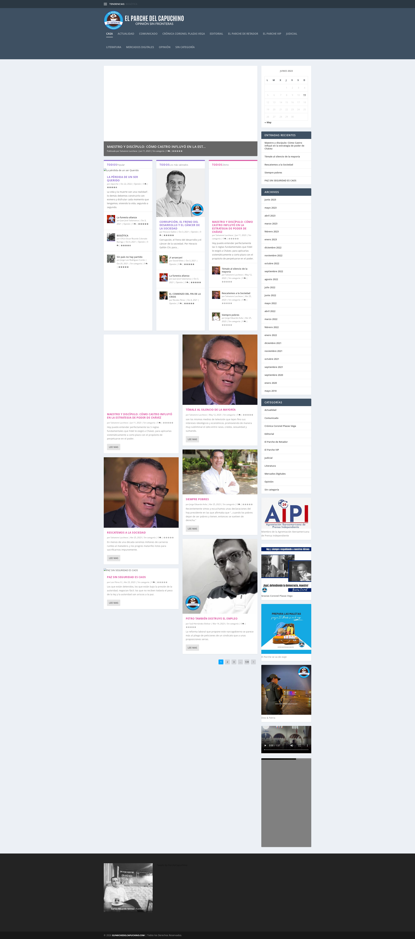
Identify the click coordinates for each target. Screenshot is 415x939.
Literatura (113, 47)
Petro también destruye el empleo (211, 618)
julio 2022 (270, 287)
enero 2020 (271, 382)
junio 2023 (270, 199)
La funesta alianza (127, 217)
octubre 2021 (272, 358)
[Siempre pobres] (216, 317)
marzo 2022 (271, 319)
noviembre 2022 (273, 255)
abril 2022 (270, 311)
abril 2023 (270, 215)
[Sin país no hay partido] (111, 259)
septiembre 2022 (274, 271)
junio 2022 (270, 295)
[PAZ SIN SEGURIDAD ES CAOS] (141, 570)
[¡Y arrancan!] (164, 259)
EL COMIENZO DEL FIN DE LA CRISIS (185, 295)
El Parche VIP (272, 33)
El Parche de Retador (243, 33)
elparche (115, 183)
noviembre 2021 (273, 351)
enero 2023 (271, 239)
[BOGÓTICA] (111, 237)
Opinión (165, 47)
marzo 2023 (271, 223)
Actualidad (126, 33)
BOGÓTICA (131, 4)
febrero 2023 (272, 231)
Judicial (291, 33)
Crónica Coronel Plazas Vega (183, 33)
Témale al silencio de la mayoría (234, 270)
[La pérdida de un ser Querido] (128, 170)
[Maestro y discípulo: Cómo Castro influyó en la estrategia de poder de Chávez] (233, 192)
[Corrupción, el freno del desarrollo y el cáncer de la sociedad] (180, 192)
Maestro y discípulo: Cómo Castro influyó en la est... (156, 146)
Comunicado (148, 33)
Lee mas (113, 447)
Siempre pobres (230, 314)
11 (304, 95)
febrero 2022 (272, 327)
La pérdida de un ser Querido (122, 178)
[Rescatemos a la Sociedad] (216, 295)
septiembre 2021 (274, 367)
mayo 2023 (271, 207)
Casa (109, 33)
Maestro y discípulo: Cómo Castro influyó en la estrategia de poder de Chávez (232, 227)
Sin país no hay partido (129, 256)
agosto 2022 (271, 279)
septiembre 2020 (274, 374)
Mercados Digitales (140, 47)
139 (247, 661)
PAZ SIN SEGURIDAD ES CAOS (126, 577)
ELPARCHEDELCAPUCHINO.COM (128, 935)
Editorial (216, 33)
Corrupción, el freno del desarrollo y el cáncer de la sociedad (180, 225)
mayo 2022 (271, 303)
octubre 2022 (272, 263)
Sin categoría (185, 47)
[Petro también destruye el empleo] (220, 576)
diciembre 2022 (273, 247)
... (240, 661)
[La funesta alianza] (111, 219)
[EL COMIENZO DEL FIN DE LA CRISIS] (164, 295)
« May (268, 122)
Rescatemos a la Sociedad (236, 293)
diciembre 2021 (273, 343)
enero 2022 (271, 335)
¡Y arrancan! (175, 257)
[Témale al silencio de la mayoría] (216, 270)
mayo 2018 (271, 390)
